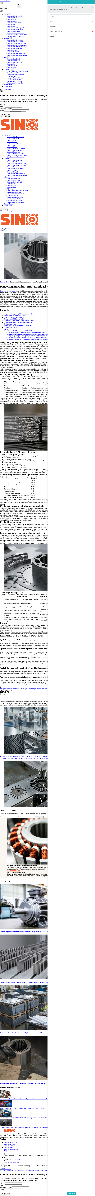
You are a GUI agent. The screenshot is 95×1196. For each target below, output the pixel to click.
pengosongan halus (25, 688)
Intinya (6, 329)
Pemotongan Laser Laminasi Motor (17, 190)
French (38, 1170)
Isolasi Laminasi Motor (14, 199)
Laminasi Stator (12, 142)
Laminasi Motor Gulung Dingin (16, 163)
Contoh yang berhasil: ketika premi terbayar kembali (19, 320)
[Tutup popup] (1, 91)
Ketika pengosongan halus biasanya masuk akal (18, 322)
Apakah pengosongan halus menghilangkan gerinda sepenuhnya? (26, 332)
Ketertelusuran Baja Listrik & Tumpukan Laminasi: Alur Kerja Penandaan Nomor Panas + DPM (31, 1083)
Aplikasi (6, 158)
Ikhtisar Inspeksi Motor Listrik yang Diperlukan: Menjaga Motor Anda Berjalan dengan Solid (30, 931)
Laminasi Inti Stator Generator (16, 167)
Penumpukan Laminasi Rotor (16, 202)
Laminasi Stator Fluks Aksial (15, 153)
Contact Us (71, 1193)
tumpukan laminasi (37, 688)
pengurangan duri (5, 688)
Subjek (2, 110)
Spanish (28, 1170)
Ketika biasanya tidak (10, 324)
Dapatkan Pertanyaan (7, 211)
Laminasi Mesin (12, 170)
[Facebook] (1, 692)
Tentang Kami (8, 205)
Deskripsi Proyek (5, 114)
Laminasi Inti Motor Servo (15, 162)
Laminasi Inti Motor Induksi (15, 150)
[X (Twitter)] (3, 692)
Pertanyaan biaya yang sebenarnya (14, 317)
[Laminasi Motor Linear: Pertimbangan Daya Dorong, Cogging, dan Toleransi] (35, 978)
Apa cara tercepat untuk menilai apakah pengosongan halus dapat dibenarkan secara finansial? (34, 339)
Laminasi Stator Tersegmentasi (16, 148)
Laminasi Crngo (12, 185)
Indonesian (8, 1169)
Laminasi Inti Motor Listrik (15, 160)
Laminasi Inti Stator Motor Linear (17, 175)
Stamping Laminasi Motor (15, 197)
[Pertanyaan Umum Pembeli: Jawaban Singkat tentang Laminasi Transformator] (35, 1029)
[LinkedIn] (8, 692)
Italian (47, 1170)
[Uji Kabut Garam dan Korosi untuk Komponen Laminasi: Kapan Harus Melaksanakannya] (6, 1125)
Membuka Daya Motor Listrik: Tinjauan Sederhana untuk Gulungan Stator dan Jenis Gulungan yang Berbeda (32, 1108)
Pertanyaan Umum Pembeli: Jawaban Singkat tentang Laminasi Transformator (25, 1033)
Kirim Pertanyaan (5, 116)
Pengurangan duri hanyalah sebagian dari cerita (17, 325)
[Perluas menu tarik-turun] (9, 135)
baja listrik (15, 688)
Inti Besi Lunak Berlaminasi (15, 157)
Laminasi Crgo (11, 183)
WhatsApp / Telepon (6, 108)
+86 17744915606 (14, 1159)
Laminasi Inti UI (12, 147)
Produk (6, 135)
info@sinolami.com (13, 1162)
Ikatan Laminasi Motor (14, 192)
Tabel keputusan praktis (11, 327)
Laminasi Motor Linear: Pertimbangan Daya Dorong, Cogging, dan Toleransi (24, 982)
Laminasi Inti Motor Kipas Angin (17, 165)
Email (2, 106)
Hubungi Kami (8, 204)
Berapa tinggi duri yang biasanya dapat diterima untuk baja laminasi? (27, 336)
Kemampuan (7, 189)
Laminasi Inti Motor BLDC (15, 137)
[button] (71, 2)
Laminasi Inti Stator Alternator (16, 173)
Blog (7, 282)
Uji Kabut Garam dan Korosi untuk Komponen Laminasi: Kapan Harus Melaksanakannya (26, 1127)
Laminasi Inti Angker (13, 152)
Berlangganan (39, 817)
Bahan (6, 177)
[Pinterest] (5, 692)
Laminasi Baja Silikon (13, 180)
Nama (2, 104)
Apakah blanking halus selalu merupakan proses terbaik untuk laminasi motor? (30, 334)
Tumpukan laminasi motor (7, 291)
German (18, 1170)
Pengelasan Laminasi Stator (15, 194)
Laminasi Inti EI (12, 145)
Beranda (2, 282)
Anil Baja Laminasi (13, 195)
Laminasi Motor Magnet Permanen (17, 155)
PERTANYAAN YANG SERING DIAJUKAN (18, 330)
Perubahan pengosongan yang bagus (14, 315)
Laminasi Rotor (12, 140)
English (8, 1170)
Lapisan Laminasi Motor (14, 200)
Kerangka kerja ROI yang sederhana (14, 319)
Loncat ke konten (5, 1)
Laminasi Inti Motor (13, 138)
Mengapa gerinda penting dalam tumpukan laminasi (19, 314)
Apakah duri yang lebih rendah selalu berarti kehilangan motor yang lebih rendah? (31, 337)
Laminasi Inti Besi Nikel (14, 182)
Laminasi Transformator (14, 143)
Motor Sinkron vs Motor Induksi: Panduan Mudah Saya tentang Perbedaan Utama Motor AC (27, 1118)
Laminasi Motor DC (13, 172)
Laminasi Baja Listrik (13, 178)
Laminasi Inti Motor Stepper (15, 168)
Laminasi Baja (11, 187)
